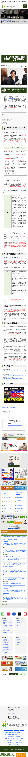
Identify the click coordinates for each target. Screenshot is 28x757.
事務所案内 (6, 511)
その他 (18, 646)
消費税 (18, 642)
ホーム (2, 20)
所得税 (18, 639)
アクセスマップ (6, 646)
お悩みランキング (7, 508)
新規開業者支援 (7, 497)
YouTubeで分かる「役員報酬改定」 (9, 407)
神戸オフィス (6, 640)
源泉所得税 (19, 644)
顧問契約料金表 (7, 493)
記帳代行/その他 (6, 630)
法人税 (18, 640)
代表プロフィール (7, 647)
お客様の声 (6, 505)
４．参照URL (4, 122)
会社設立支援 (19, 497)
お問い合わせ (19, 511)
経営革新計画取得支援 (19, 493)
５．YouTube (4, 123)
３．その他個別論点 (6, 120)
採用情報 (5, 652)
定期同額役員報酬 (11, 98)
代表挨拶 (5, 639)
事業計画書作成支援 (18, 501)
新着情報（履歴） (20, 508)
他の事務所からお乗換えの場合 (7, 626)
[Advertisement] (14, 40)
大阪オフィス (6, 642)
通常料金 (5, 620)
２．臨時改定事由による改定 (7, 119)
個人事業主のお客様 (7, 632)
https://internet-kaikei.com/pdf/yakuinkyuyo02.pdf (13, 378)
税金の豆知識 (8, 20)
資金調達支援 (6, 501)
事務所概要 (5, 644)
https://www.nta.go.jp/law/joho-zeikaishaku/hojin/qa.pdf (14, 375)
